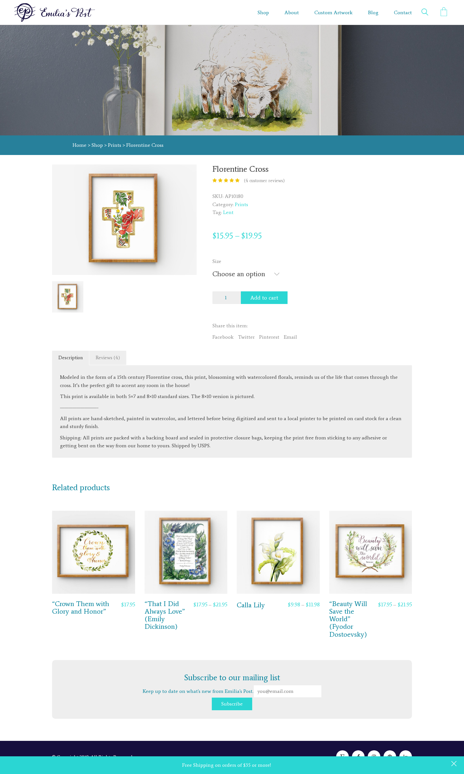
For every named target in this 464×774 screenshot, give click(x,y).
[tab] (70, 358)
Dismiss (454, 764)
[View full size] (60, 174)
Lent (228, 212)
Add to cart (264, 297)
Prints (114, 145)
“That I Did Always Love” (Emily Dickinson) (165, 615)
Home (79, 145)
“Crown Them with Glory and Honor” (80, 607)
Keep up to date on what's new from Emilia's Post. (211, 683)
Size (216, 261)
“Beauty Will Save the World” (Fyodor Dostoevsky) (348, 619)
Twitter (246, 337)
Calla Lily (251, 605)
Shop (97, 145)
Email (290, 337)
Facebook (223, 337)
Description (70, 357)
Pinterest (269, 337)
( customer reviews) (264, 180)
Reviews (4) (108, 357)
